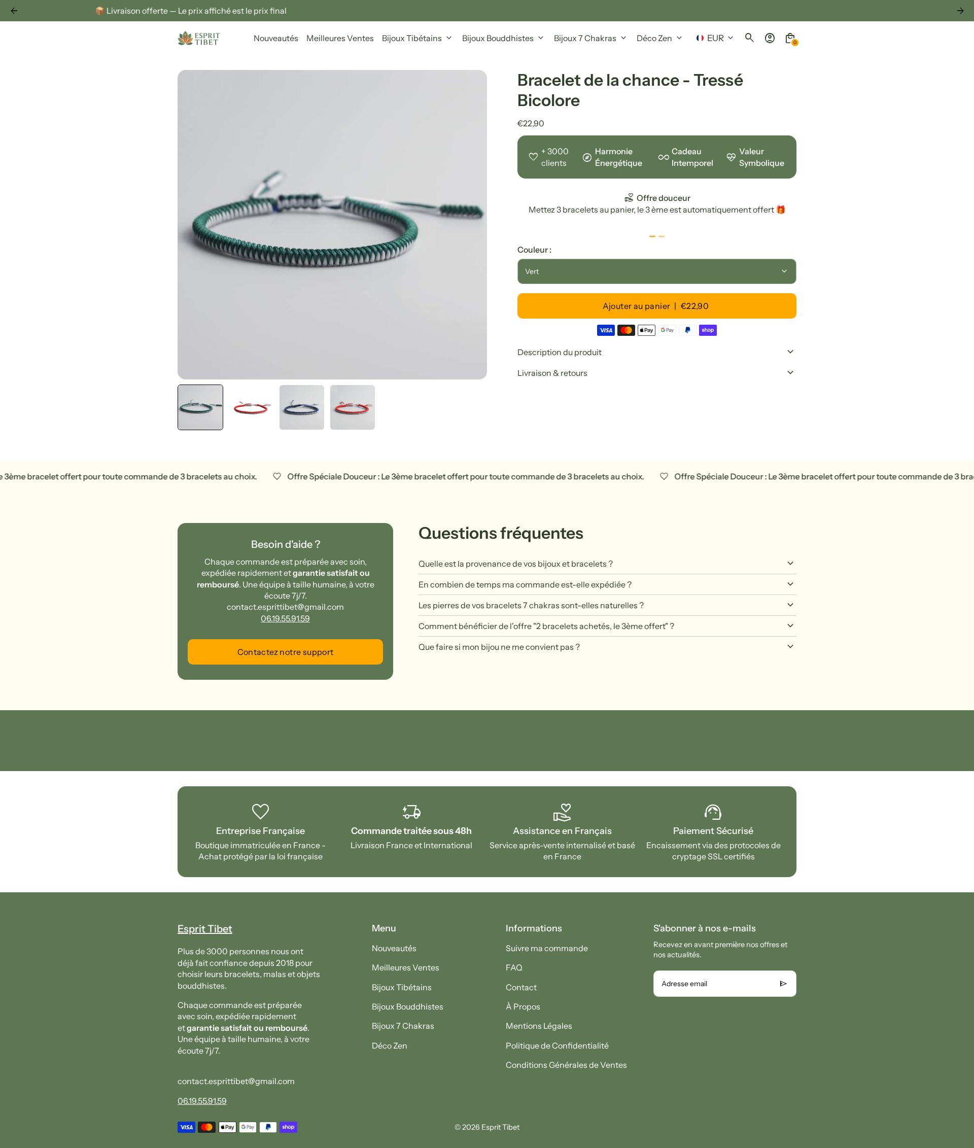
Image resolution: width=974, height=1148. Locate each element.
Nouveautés (394, 948)
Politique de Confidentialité (557, 1045)
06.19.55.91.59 (285, 618)
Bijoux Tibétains (402, 987)
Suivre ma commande (547, 948)
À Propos (523, 1006)
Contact (521, 987)
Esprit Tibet (500, 1127)
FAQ (514, 967)
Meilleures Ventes (405, 967)
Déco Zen (389, 1045)
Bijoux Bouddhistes (407, 1006)
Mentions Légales (539, 1026)
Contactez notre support (285, 652)
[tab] (652, 236)
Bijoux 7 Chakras (403, 1026)
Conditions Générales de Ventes (566, 1065)
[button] (200, 407)
